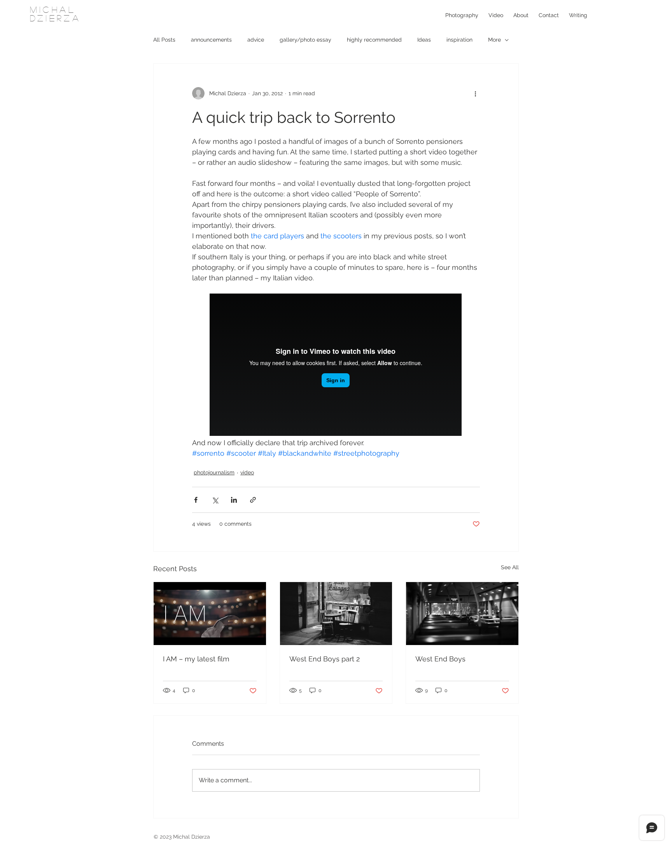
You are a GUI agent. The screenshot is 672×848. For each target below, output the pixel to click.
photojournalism (214, 472)
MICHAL (53, 9)
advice (255, 40)
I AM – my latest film (196, 659)
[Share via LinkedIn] (234, 500)
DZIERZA (55, 18)
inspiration (459, 40)
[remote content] (336, 365)
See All (510, 567)
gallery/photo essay (305, 40)
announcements (211, 40)
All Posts (164, 40)
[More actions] (475, 93)
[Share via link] (253, 500)
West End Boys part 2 (324, 659)
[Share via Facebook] (196, 500)
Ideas (424, 40)
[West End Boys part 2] (336, 613)
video (247, 472)
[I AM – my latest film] (210, 613)
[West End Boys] (462, 613)
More (494, 40)
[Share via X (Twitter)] (215, 500)
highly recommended (374, 40)
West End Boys (440, 659)
